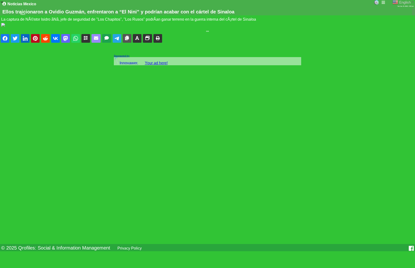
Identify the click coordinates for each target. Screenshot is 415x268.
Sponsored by (121, 55)
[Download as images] (147, 38)
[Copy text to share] (137, 38)
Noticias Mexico (21, 4)
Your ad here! (156, 63)
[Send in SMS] (106, 38)
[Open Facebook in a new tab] (411, 248)
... (207, 30)
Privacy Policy (129, 248)
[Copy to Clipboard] (127, 38)
